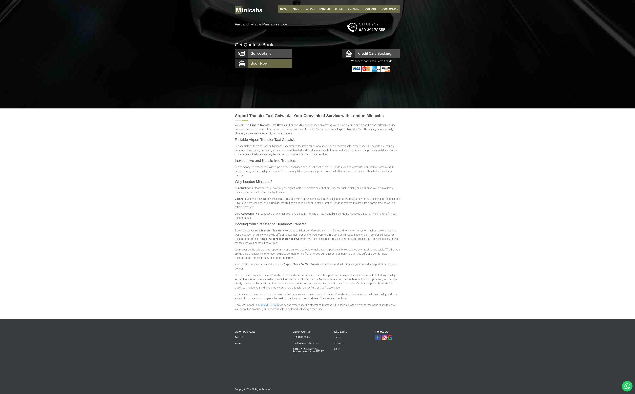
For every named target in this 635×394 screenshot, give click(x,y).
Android (239, 337)
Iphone (238, 343)
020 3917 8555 (269, 305)
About (297, 8)
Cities (339, 8)
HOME (283, 8)
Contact (370, 8)
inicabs (249, 10)
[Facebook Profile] (378, 337)
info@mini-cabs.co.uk (306, 343)
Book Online (390, 8)
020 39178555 (372, 29)
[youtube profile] (384, 338)
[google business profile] (390, 338)
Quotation (262, 53)
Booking (374, 53)
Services (353, 8)
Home (337, 337)
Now (259, 63)
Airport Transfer (318, 8)
